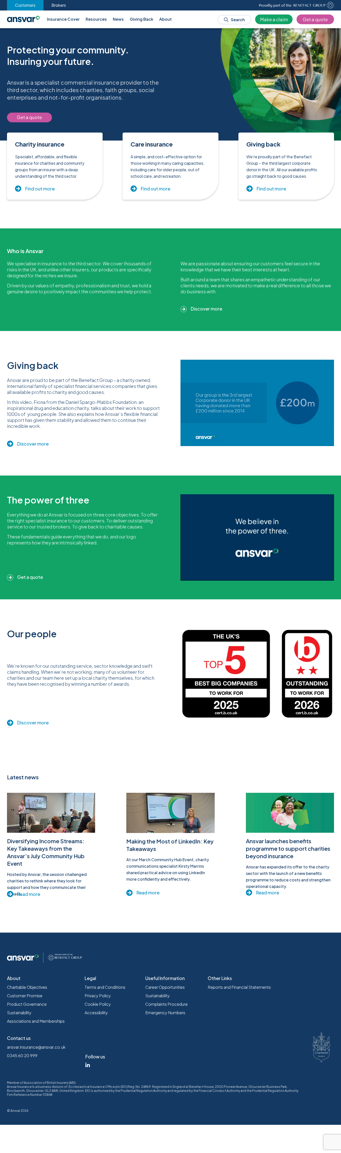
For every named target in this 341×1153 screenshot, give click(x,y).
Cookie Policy (98, 1004)
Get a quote (315, 19)
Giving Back (141, 19)
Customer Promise (24, 995)
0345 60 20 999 (22, 1055)
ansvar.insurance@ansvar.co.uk (36, 1047)
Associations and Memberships (36, 1021)
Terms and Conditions (105, 987)
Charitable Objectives (27, 987)
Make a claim (274, 19)
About (165, 19)
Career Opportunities (165, 987)
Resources (96, 19)
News (118, 19)
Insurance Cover (63, 19)
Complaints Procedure (166, 1004)
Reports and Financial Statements (239, 987)
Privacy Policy (98, 995)
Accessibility (96, 1012)
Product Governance (27, 1004)
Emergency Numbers (165, 1012)
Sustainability (19, 1012)
